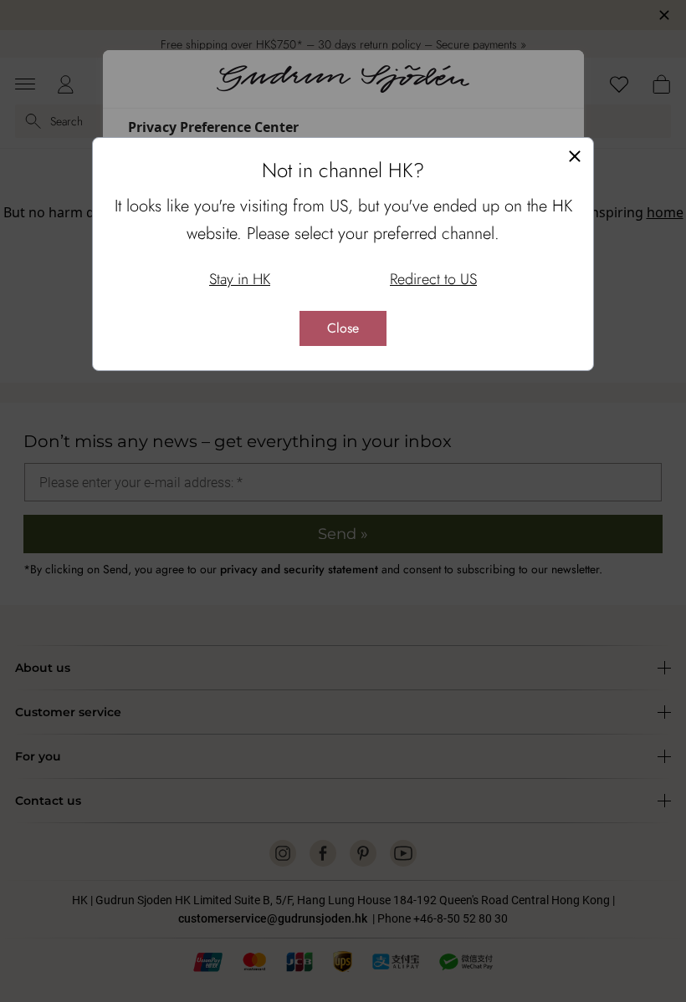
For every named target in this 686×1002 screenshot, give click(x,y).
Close (343, 328)
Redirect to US (433, 279)
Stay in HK (239, 279)
